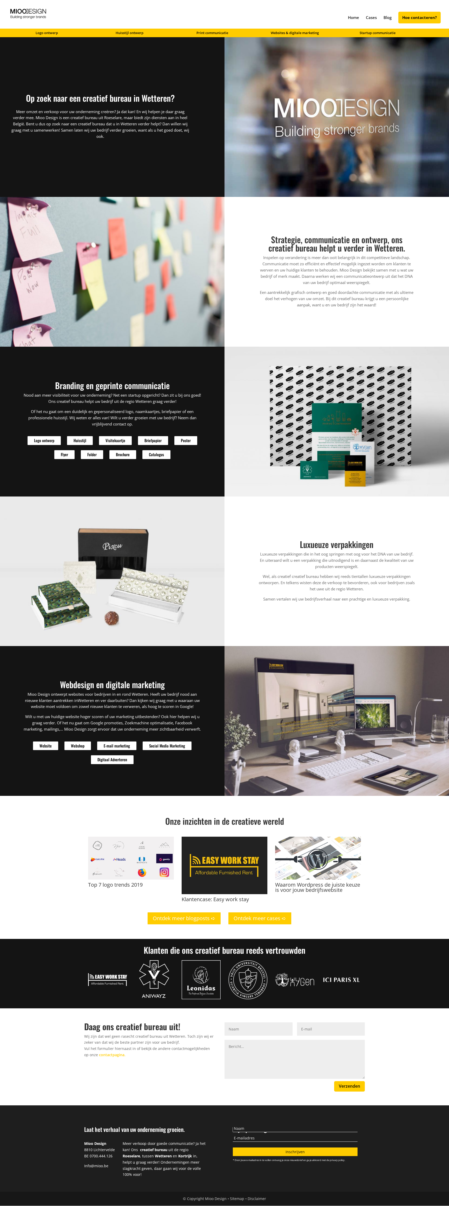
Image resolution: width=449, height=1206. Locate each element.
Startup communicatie (377, 33)
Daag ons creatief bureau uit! (132, 1026)
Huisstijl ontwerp (129, 33)
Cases (371, 18)
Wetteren (129, 123)
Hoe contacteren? (419, 18)
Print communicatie (212, 33)
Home (353, 18)
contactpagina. (112, 1054)
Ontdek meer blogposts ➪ (184, 918)
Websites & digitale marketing (295, 33)
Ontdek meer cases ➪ (260, 918)
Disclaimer (257, 1198)
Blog (388, 18)
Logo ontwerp (47, 33)
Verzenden (349, 1086)
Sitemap (237, 1198)
